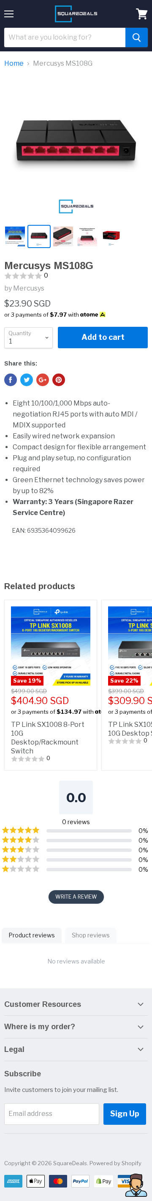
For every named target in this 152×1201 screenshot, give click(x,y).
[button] (76, 276)
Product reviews (31, 935)
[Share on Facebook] (10, 380)
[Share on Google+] (42, 380)
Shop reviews (91, 935)
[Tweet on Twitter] (26, 380)
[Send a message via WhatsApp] (136, 1185)
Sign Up (124, 1113)
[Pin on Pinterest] (58, 380)
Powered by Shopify (115, 1163)
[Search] (136, 37)
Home (14, 63)
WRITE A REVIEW (76, 897)
